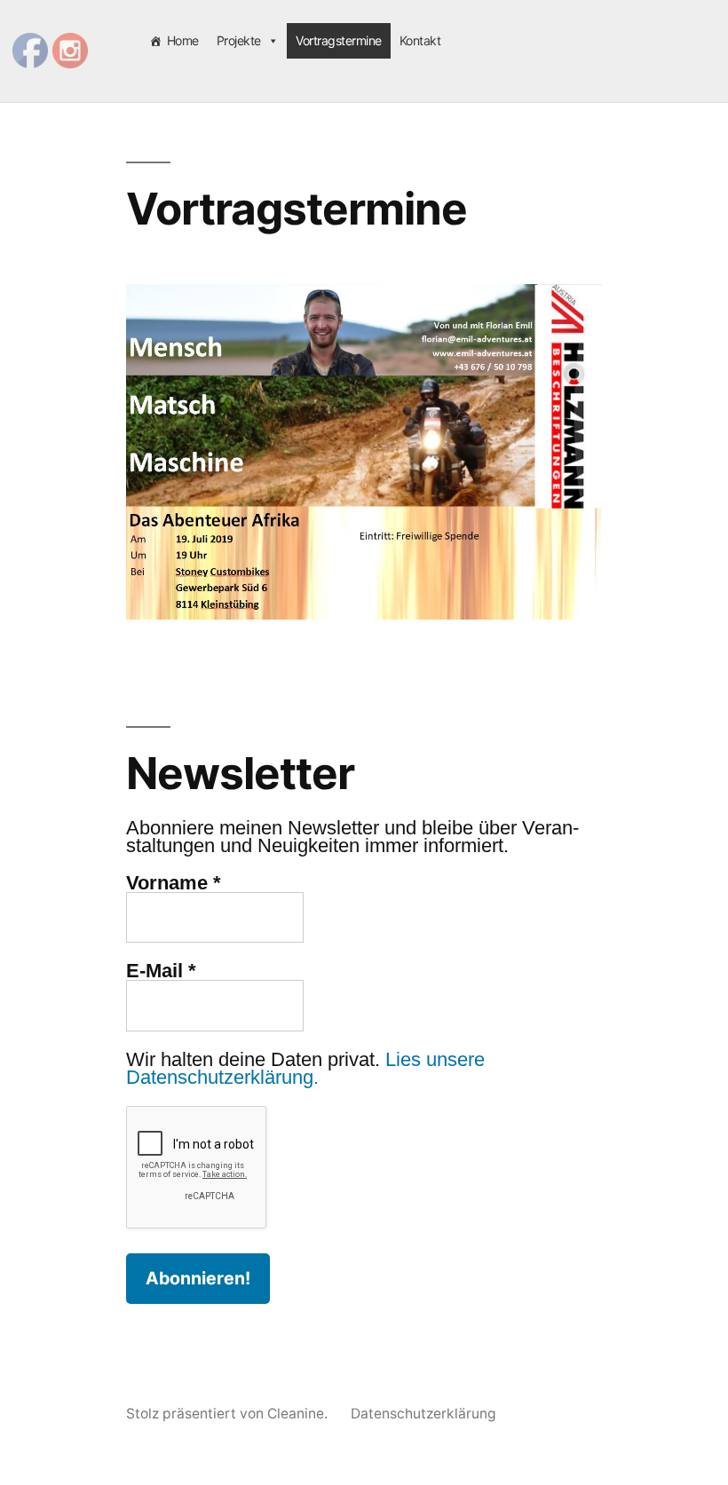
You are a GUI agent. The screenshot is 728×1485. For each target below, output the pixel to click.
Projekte (239, 40)
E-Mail (161, 971)
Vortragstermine (339, 40)
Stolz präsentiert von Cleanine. (228, 1413)
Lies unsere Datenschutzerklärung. (305, 1068)
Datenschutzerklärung (423, 1413)
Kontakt (420, 40)
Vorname (173, 883)
